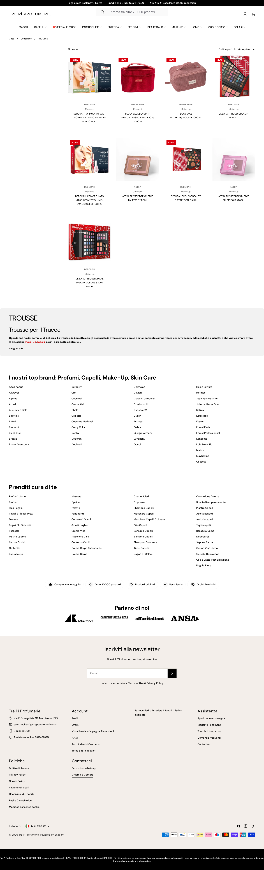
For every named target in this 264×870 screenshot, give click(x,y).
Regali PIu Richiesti (20, 525)
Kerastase (202, 415)
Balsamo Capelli (143, 536)
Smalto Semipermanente (211, 502)
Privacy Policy (17, 774)
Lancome (201, 438)
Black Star (15, 433)
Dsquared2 (140, 410)
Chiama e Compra (82, 774)
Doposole (139, 502)
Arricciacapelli (204, 519)
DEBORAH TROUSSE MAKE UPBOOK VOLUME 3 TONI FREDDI (89, 282)
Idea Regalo (15, 507)
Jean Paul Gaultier (207, 398)
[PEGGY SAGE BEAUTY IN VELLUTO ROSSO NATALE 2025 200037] (137, 77)
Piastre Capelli (204, 507)
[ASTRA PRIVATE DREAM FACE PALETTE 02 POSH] (137, 159)
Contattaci (204, 744)
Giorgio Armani (143, 433)
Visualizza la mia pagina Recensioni (93, 731)
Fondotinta (78, 513)
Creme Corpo (79, 554)
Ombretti (14, 548)
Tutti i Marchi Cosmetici (86, 744)
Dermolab (139, 386)
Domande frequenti (209, 737)
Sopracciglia (16, 554)
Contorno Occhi (80, 542)
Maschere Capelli (144, 513)
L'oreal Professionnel (208, 433)
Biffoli (12, 421)
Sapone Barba (204, 542)
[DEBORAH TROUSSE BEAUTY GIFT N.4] (233, 77)
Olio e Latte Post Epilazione (212, 559)
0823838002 (22, 730)
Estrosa (138, 421)
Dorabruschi (141, 404)
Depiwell (76, 444)
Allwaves (14, 392)
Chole (74, 410)
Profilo (75, 718)
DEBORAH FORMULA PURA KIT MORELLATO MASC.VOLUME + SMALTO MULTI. (89, 117)
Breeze (13, 438)
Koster (200, 421)
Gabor (137, 427)
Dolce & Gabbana (144, 398)
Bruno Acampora (19, 444)
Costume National (82, 421)
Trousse (13, 519)
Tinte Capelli (141, 548)
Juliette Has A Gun (207, 404)
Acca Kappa (16, 386)
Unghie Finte (203, 565)
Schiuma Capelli (143, 530)
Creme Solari (141, 496)
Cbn (73, 392)
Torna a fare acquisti (84, 750)
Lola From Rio (204, 444)
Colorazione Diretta (207, 496)
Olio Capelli (140, 525)
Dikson (138, 392)
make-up (30, 341)
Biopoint (14, 427)
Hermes (200, 392)
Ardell (12, 404)
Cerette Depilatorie (207, 554)
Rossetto (14, 530)
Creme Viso (78, 530)
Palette (75, 507)
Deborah (76, 438)
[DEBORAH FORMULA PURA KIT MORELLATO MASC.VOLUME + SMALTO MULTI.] (89, 77)
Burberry (76, 386)
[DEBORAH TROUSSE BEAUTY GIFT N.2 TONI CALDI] (185, 159)
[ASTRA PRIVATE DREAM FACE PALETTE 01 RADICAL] (233, 159)
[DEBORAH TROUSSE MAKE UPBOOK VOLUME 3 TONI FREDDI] (89, 242)
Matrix (200, 450)
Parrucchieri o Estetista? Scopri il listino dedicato (158, 712)
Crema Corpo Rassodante (86, 548)
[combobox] (132, 12)
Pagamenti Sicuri (19, 787)
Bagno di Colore (143, 554)
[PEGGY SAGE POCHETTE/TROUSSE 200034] (185, 77)
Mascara (76, 496)
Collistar (76, 415)
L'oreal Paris (203, 427)
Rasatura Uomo (205, 530)
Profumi (13, 502)
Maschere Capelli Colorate (149, 519)
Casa (11, 38)
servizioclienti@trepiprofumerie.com (35, 724)
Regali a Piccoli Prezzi (21, 513)
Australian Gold (18, 410)
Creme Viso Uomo (207, 548)
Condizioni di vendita (21, 794)
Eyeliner (76, 502)
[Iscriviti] (172, 673)
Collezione (26, 38)
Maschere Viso (80, 536)
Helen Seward (204, 386)
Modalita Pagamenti (209, 724)
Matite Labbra (17, 536)
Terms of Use (136, 683)
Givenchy (139, 438)
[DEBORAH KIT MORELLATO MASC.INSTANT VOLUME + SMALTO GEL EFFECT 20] (89, 159)
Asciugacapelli (205, 513)
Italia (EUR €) (38, 826)
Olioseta (201, 461)
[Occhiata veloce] (105, 64)
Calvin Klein (78, 404)
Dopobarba (203, 536)
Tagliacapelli (203, 525)
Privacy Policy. (155, 683)
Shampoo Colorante (145, 542)
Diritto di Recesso (19, 768)
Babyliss (14, 415)
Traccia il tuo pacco (209, 731)
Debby (75, 433)
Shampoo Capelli (144, 507)
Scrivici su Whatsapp (84, 768)
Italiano (13, 826)
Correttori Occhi (81, 519)
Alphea (13, 398)
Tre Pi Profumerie (29, 834)
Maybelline (202, 455)
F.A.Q (75, 737)
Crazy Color (78, 427)
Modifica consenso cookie (24, 807)
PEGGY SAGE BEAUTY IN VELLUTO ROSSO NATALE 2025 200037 (137, 117)
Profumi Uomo (17, 496)
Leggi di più (16, 348)
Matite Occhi (17, 542)
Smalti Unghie (79, 525)
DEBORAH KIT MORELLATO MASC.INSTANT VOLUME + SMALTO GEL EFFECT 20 (89, 200)
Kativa (200, 410)
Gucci (137, 444)
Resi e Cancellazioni (20, 800)
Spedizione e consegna (211, 718)
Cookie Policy (17, 781)
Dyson (137, 415)
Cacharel (76, 398)
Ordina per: (225, 49)
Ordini (75, 724)
